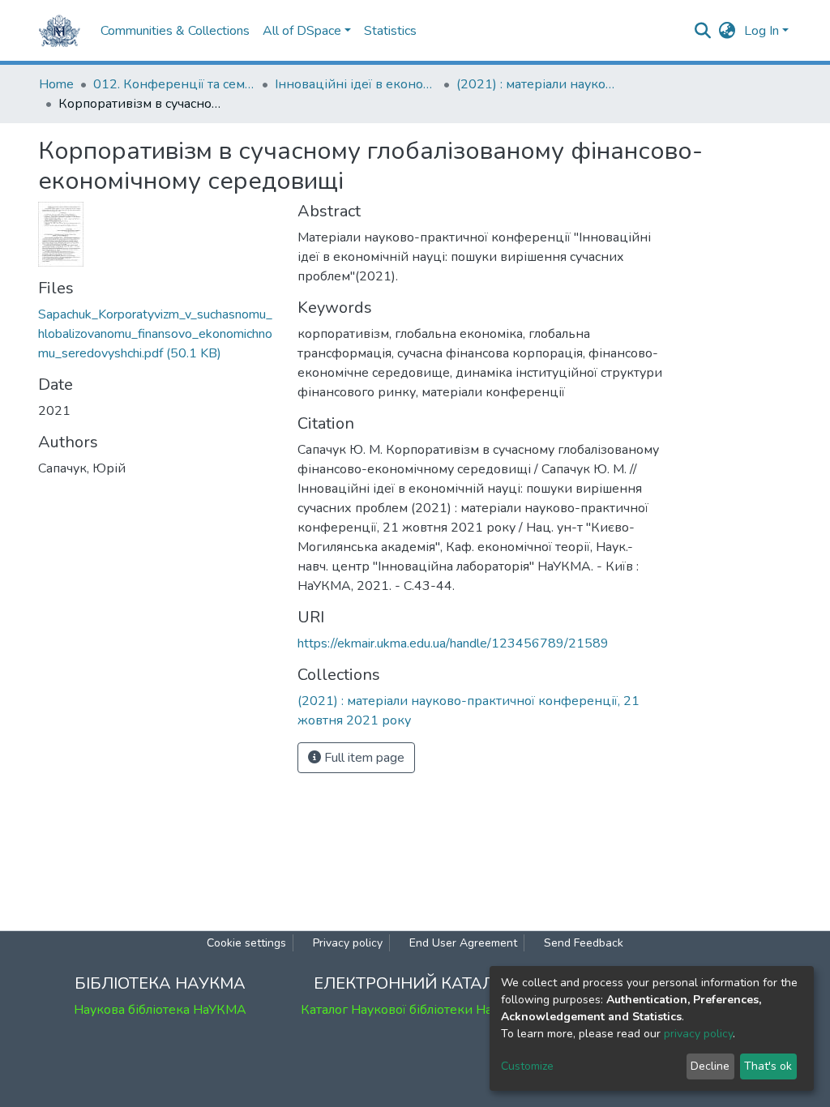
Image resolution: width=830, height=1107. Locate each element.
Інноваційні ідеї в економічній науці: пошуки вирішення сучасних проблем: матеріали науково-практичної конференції (356, 84)
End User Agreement (463, 943)
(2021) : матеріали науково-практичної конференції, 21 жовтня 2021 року (537, 84)
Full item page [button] (362, 758)
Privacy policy (348, 943)
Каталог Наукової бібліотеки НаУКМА (415, 1010)
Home (56, 84)
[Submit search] (703, 30)
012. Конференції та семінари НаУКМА (174, 84)
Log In (761, 31)
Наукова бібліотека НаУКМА (160, 1010)
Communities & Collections (175, 31)
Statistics (390, 31)
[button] (727, 31)
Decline (710, 1066)
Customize (527, 1066)
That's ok (768, 1066)
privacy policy (698, 1033)
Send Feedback (583, 943)
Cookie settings (246, 943)
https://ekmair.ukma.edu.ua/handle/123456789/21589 (453, 643)
